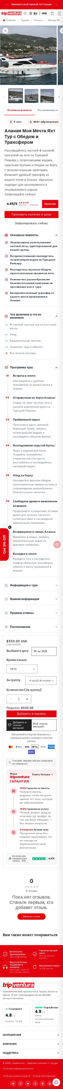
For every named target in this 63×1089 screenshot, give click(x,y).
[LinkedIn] (50, 1084)
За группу (13, 680)
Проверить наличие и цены (31, 214)
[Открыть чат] (56, 1082)
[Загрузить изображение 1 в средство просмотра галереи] (16, 96)
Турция (25, 20)
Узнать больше (41, 774)
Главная (11, 20)
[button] (4, 544)
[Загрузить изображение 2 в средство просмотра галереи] (31, 96)
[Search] (25, 13)
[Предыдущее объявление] (6, 4)
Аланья (38, 20)
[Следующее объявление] (56, 4)
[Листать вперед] (59, 97)
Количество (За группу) (23, 690)
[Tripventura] (18, 985)
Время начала (16, 660)
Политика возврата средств (16, 1076)
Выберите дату (17, 651)
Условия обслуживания (44, 1076)
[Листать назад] (4, 97)
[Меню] (59, 13)
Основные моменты (19, 110)
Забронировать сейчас (31, 223)
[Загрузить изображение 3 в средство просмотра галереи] (47, 96)
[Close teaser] (10, 527)
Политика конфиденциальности (18, 1068)
